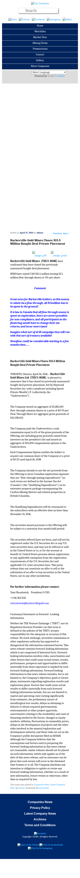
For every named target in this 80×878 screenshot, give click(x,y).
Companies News (41, 784)
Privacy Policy (40, 807)
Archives (40, 819)
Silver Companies (40, 66)
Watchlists (40, 31)
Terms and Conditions (40, 825)
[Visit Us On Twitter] (28, 845)
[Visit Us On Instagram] (40, 848)
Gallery (40, 60)
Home (40, 25)
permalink (44, 788)
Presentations (40, 48)
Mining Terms (40, 43)
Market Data (40, 37)
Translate (59, 76)
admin (40, 232)
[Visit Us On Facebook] (51, 845)
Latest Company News (40, 813)
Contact (40, 54)
